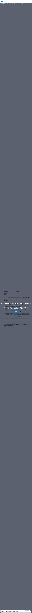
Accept (27, 611)
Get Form (16, 311)
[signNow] (3, 1)
